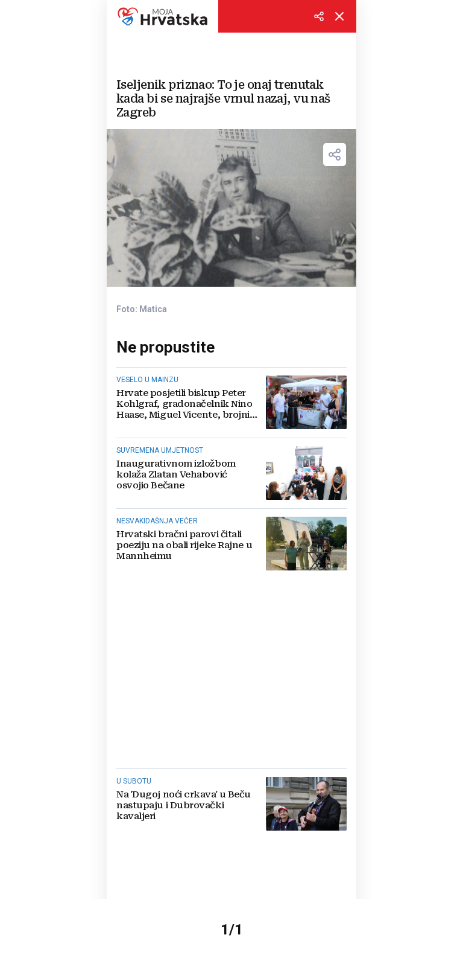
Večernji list (162, 16)
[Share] (334, 154)
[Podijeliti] (319, 16)
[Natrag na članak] (339, 16)
